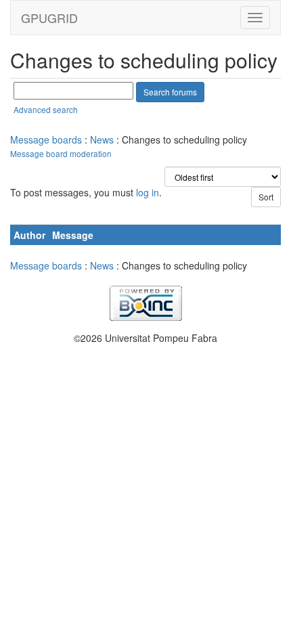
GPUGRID (49, 17)
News (102, 139)
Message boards (46, 139)
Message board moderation (61, 153)
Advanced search (46, 109)
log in (147, 192)
